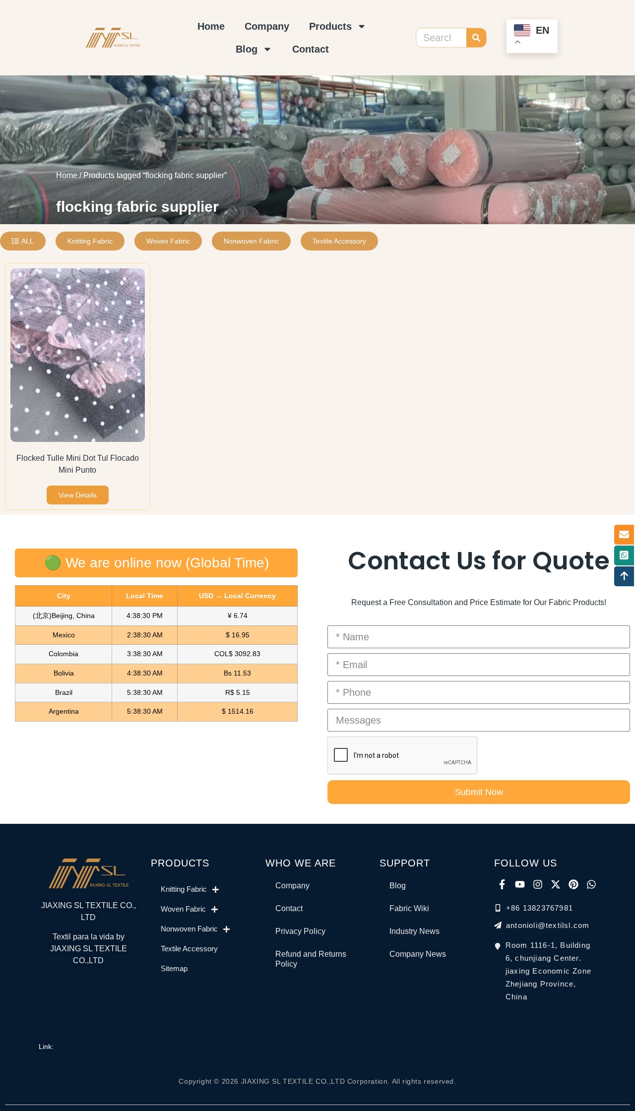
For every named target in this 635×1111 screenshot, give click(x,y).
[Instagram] (538, 884)
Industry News (414, 931)
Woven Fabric (183, 909)
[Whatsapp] (591, 884)
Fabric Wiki (409, 908)
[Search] (476, 37)
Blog (246, 49)
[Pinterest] (573, 884)
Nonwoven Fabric (189, 929)
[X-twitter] (556, 884)
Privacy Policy (300, 931)
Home (211, 26)
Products (330, 26)
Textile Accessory (189, 948)
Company (267, 26)
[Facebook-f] (502, 884)
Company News (417, 954)
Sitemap (174, 968)
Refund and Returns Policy (310, 959)
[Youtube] (520, 884)
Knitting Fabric (184, 889)
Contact (310, 49)
